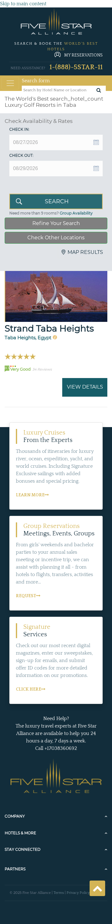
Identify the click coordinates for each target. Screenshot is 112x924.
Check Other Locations (56, 238)
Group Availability (76, 213)
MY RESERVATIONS (83, 55)
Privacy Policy (78, 893)
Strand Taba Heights (49, 328)
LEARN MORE (30, 495)
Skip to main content (23, 4)
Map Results (85, 252)
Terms (59, 893)
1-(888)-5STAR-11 (76, 67)
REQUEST (26, 595)
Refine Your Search (56, 223)
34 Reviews (42, 369)
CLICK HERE (28, 689)
